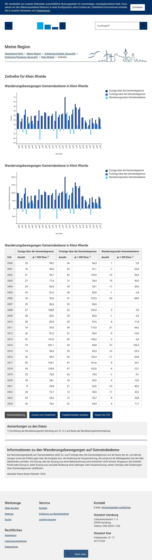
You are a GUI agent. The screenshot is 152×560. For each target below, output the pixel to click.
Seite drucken (12, 508)
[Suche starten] (143, 26)
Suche (8, 519)
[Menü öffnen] (8, 26)
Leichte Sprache (47, 519)
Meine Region (34, 53)
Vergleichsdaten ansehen (75, 414)
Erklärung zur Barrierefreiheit (54, 514)
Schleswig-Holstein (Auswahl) (60, 53)
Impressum (10, 535)
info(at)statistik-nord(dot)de (116, 507)
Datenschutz (11, 546)
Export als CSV (102, 414)
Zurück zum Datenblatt (43, 414)
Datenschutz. (43, 10)
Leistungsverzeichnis (16, 541)
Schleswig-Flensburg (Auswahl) (21, 57)
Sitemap (9, 514)
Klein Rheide (47, 57)
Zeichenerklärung (16, 414)
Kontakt (43, 508)
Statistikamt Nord (14, 53)
